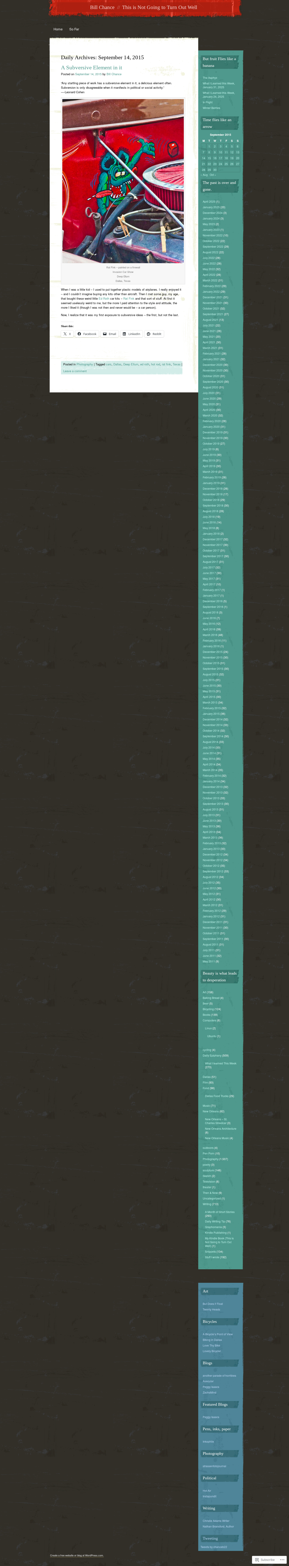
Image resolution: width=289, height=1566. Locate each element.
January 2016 (211, 646)
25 (226, 164)
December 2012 (213, 854)
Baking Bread (211, 998)
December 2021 (213, 297)
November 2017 (213, 545)
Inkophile (208, 1441)
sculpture (208, 1170)
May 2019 (209, 460)
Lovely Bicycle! (212, 1351)
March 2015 (210, 702)
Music (206, 1105)
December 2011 (213, 922)
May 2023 (209, 224)
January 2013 (211, 849)
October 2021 (211, 308)
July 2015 (209, 680)
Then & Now (210, 1193)
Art (204, 992)
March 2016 (210, 635)
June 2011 (209, 955)
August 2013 (210, 809)
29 (209, 170)
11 (226, 152)
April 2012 (209, 899)
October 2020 (211, 376)
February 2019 (212, 477)
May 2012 (209, 894)
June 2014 (209, 753)
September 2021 (213, 314)
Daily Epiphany (212, 1055)
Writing (207, 1204)
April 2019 (209, 466)
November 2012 (213, 860)
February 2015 (212, 708)
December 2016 (213, 601)
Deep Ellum (130, 364)
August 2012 (210, 877)
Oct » (213, 175)
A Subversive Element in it (91, 67)
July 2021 (209, 325)
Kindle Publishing (216, 1232)
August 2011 (210, 944)
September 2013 (213, 804)
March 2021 (210, 348)
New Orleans (211, 1111)
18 (226, 158)
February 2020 (212, 421)
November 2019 (213, 438)
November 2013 (213, 792)
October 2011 (211, 933)
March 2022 (210, 280)
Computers (209, 1020)
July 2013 (209, 815)
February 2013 (212, 843)
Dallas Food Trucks (216, 1096)
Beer (206, 1003)
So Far (74, 29)
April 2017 (209, 584)
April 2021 (209, 342)
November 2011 (213, 927)
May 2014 (209, 758)
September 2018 (213, 505)
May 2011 (209, 961)
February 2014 (212, 775)
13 (237, 152)
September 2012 (213, 871)
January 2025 (211, 207)
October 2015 (211, 663)
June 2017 (209, 573)
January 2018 (211, 533)
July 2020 (209, 393)
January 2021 (211, 359)
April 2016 (209, 629)
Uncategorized (212, 1198)
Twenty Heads (211, 1309)
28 (203, 170)
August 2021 (210, 319)
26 (231, 164)
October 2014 (211, 730)
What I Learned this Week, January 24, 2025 (219, 94)
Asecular (208, 1381)
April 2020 (209, 410)
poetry (206, 1164)
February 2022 (212, 286)
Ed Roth (104, 298)
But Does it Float (213, 1304)
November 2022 (213, 235)
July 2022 (209, 258)
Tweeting (210, 1538)
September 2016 (213, 607)
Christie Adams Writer (216, 1521)
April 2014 (209, 764)
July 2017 (209, 567)
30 (215, 170)
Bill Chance (102, 7)
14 (203, 158)
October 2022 (211, 241)
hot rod (155, 364)
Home (58, 29)
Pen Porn (208, 1153)
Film (205, 1082)
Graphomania (213, 1227)
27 (237, 164)
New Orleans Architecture (220, 1128)
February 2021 (212, 353)
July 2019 (209, 449)
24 (220, 164)
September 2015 (213, 668)
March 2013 (210, 837)
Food (206, 1088)
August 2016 (210, 612)
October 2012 (211, 865)
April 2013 (209, 832)
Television (209, 1181)
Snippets (210, 1251)
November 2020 (213, 370)
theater (207, 1187)
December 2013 (213, 787)
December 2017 (213, 539)
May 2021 (209, 336)
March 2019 (210, 471)
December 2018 (213, 488)
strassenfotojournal (214, 1466)
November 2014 (213, 725)
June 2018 (209, 522)
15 (209, 158)
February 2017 (212, 590)
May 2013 (209, 826)
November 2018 (213, 494)
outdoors (208, 1148)
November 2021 (213, 303)
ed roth (144, 364)
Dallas (117, 364)
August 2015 (210, 674)
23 (215, 164)
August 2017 (210, 561)
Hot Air (207, 1490)
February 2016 (212, 640)
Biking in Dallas (212, 1340)
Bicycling (208, 1009)
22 (209, 164)
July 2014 (209, 747)
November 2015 (213, 657)
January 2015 (211, 713)
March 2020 (210, 415)
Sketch (207, 1176)
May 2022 (209, 269)
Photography (85, 364)
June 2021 (209, 331)
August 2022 (210, 252)
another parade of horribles (219, 1375)
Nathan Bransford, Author (218, 1526)
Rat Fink (129, 298)
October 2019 (211, 443)
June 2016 (209, 618)
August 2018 (210, 511)
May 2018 (209, 528)
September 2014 (213, 736)
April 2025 (209, 201)
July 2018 (209, 516)
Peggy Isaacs (211, 1387)
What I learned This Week (220, 1063)
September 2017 (213, 556)
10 (220, 152)
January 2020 (211, 426)
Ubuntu (211, 1036)
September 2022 (213, 246)
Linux (208, 1028)
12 (231, 152)
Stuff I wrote (212, 1257)
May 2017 (209, 578)
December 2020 (213, 365)
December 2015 (213, 652)
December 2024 (213, 213)
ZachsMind (209, 1392)
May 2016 (209, 623)
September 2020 (213, 381)
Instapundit (209, 1496)
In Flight (207, 102)
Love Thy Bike (211, 1345)
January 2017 (211, 595)
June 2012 (209, 888)
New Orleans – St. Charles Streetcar (216, 1121)
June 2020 (209, 398)
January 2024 (211, 218)
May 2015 (209, 691)
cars (109, 364)
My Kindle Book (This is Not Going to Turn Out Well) (219, 1242)
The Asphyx (210, 77)
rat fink (166, 364)
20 (237, 158)
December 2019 (213, 432)
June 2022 (209, 263)
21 (203, 164)
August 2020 (210, 387)
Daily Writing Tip (215, 1221)
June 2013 (209, 820)
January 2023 (211, 229)
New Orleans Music (217, 1138)
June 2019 (209, 455)
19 (231, 158)
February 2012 (212, 910)
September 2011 (213, 939)
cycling (207, 1050)
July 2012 (209, 882)
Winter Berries (211, 108)
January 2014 (211, 781)
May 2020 (209, 404)
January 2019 (211, 483)
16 (215, 158)
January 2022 (211, 291)
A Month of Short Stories (220, 1212)
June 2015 (209, 685)
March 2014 (210, 770)
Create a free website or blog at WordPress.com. (77, 1555)
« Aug (204, 175)
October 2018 (211, 500)
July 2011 (209, 950)
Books (206, 1014)
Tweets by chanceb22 (213, 1547)
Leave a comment (75, 371)
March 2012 (210, 905)
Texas (177, 364)
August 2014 (210, 742)
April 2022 (209, 274)
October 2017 (211, 550)
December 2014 (213, 719)
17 (220, 158)
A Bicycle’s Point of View (218, 1334)
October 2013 (211, 798)
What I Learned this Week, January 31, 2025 (219, 85)
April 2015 (209, 697)
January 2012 (211, 916)
